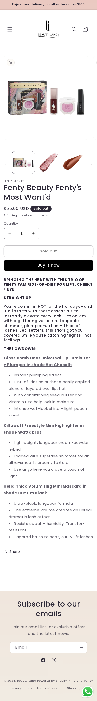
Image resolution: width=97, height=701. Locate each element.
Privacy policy (21, 688)
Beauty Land (26, 680)
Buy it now (49, 265)
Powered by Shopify (52, 680)
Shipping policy (79, 688)
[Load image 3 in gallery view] (73, 162)
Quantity (11, 223)
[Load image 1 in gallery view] (23, 162)
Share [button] (14, 551)
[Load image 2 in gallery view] (48, 162)
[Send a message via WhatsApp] (88, 692)
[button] (9, 29)
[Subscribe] (81, 647)
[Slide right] (91, 163)
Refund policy (82, 681)
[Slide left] (5, 163)
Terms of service (49, 688)
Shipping (10, 215)
